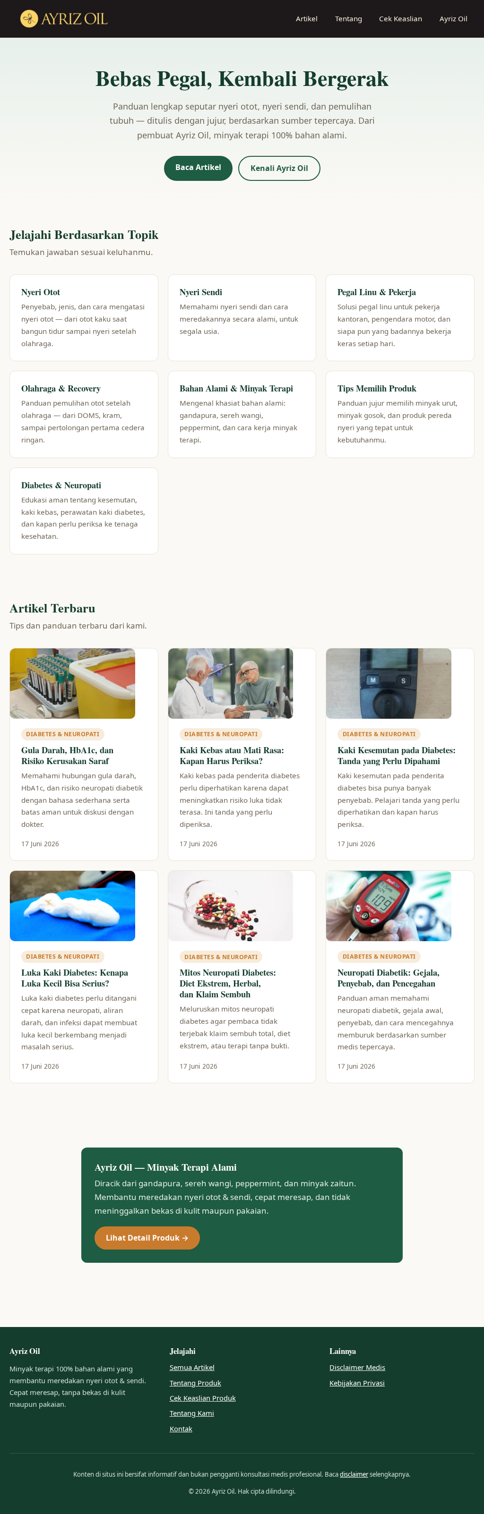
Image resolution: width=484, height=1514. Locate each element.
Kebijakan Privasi (357, 1382)
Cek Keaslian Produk (203, 1398)
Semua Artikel (192, 1367)
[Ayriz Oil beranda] (64, 19)
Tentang (348, 18)
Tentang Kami (192, 1413)
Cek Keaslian (400, 18)
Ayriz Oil (453, 18)
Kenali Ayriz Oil (279, 168)
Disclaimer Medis (357, 1367)
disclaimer (354, 1474)
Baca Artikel (198, 167)
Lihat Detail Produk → (147, 1238)
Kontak (181, 1428)
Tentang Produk (195, 1382)
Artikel (307, 18)
